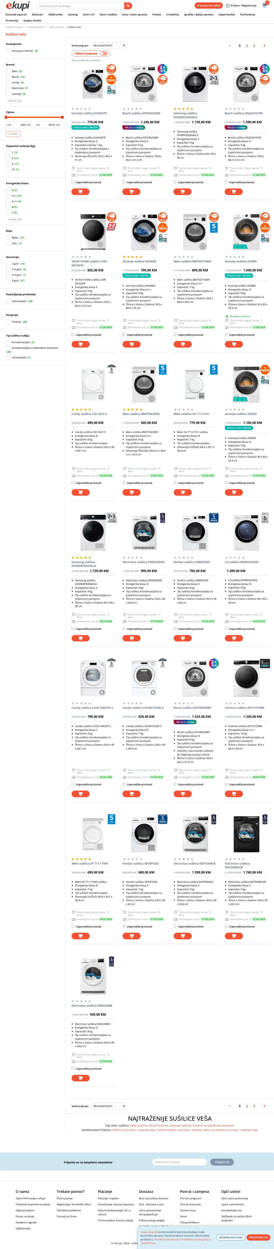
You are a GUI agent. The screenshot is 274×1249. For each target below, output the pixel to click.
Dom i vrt (88, 14)
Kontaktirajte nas (231, 1210)
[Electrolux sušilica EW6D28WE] (93, 976)
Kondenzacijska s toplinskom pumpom (35, 348)
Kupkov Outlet (32, 20)
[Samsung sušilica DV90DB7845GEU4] (93, 533)
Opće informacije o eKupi (30, 1198)
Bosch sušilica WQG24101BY (244, 113)
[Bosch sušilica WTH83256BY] (143, 84)
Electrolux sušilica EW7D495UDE (237, 865)
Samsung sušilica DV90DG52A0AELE (186, 115)
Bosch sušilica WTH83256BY (141, 113)
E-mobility (172, 14)
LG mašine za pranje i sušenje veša (234, 1130)
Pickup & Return (189, 1222)
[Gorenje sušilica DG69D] (246, 385)
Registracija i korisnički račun (74, 1204)
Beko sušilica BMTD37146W (192, 261)
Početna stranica (14, 26)
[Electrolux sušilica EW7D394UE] (195, 834)
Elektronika (56, 14)
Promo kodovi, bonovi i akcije (115, 1220)
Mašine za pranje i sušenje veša (133, 1130)
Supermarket (227, 14)
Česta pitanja (64, 1198)
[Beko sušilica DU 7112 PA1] (195, 385)
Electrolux (18, 88)
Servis (183, 1216)
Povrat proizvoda (190, 1204)
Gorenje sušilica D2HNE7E (89, 113)
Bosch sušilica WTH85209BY (193, 708)
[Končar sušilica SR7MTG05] (144, 834)
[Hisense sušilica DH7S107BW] (246, 678)
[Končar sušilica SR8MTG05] (195, 533)
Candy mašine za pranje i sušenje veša (183, 1130)
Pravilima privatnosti (166, 1239)
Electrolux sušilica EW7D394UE (195, 863)
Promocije (12, 20)
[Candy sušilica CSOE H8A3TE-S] (93, 678)
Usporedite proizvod (88, 182)
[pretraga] (128, 5)
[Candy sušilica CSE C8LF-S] (93, 385)
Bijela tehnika (57, 26)
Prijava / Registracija (244, 5)
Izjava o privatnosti (232, 1204)
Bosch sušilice (158, 1125)
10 (13, 169)
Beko (15, 71)
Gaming (73, 14)
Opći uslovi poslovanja (234, 1198)
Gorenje (16, 94)
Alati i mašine (108, 14)
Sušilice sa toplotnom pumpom (213, 1125)
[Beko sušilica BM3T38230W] (144, 385)
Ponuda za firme (66, 1216)
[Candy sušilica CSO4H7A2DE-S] (144, 678)
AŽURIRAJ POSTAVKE (231, 1237)
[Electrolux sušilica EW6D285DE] (144, 533)
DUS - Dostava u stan (151, 1204)
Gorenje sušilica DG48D (241, 261)
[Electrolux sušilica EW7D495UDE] (246, 834)
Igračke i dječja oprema (198, 14)
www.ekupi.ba (149, 1232)
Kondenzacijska (21, 342)
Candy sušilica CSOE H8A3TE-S (92, 708)
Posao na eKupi (25, 1216)
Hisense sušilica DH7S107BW (244, 708)
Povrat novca (188, 1210)
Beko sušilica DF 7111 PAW (90, 863)
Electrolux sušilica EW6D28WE (92, 1005)
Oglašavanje (23, 1228)
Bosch (15, 77)
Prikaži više (15, 100)
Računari (37, 14)
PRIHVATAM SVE (258, 1237)
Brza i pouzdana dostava (153, 1198)
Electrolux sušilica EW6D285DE (143, 562)
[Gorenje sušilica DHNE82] (144, 232)
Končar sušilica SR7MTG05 (141, 863)
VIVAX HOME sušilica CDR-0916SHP (90, 263)
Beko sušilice (138, 1125)
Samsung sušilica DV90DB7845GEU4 (84, 564)
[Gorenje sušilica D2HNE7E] (93, 84)
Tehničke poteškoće (69, 1210)
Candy (15, 82)
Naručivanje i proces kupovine (116, 1204)
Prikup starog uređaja (151, 1220)
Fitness (156, 14)
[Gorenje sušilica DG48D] (246, 232)
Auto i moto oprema (134, 14)
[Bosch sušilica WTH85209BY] (195, 678)
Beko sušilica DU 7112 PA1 (192, 414)
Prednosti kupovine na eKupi (33, 1204)
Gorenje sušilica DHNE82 (139, 261)
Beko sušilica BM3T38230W (141, 414)
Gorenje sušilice (180, 1125)
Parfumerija (247, 14)
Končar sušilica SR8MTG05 (192, 562)
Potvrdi (13, 133)
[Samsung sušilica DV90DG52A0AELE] (195, 84)
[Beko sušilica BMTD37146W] (195, 232)
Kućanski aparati (16, 14)
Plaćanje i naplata (108, 1198)
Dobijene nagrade (26, 1222)
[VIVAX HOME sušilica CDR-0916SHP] (93, 232)
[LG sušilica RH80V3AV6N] (246, 533)
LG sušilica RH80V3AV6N (241, 562)
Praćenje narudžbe (208, 5)
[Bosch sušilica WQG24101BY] (246, 84)
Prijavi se (222, 1162)
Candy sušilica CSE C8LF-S (89, 414)
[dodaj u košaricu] (80, 191)
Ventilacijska (19, 357)
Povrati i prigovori (190, 1198)
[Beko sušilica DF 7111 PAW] (93, 834)
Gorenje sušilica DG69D (241, 414)
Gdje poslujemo (25, 1210)
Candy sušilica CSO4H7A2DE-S (143, 708)
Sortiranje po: (80, 45)
